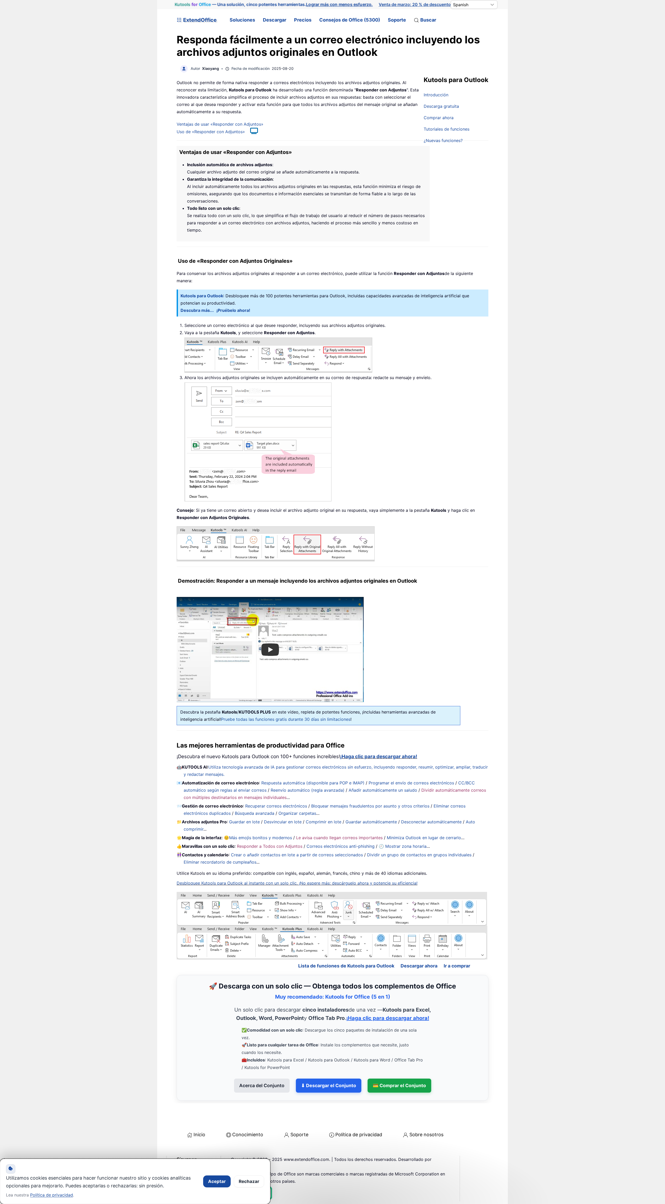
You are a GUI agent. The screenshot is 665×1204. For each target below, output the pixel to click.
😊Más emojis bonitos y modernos (258, 837)
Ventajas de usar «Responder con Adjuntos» (220, 124)
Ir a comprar (457, 965)
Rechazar (249, 1181)
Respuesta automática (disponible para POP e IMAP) (312, 782)
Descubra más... (197, 310)
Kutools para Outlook (202, 295)
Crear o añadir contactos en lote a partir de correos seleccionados (297, 854)
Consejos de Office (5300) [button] (349, 20)
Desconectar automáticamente (431, 821)
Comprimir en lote (323, 821)
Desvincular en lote (283, 821)
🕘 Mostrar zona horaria (403, 846)
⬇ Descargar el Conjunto (328, 1085)
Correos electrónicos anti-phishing (341, 846)
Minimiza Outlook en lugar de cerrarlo (424, 837)
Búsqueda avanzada (254, 813)
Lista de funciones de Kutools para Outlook (346, 965)
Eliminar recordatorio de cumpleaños (220, 862)
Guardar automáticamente (371, 821)
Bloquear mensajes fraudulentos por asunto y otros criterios (370, 806)
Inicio (199, 1134)
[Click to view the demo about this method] (251, 131)
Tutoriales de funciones (446, 129)
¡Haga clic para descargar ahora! (378, 756)
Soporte (397, 20)
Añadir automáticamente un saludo (383, 790)
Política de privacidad (358, 1134)
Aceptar (217, 1181)
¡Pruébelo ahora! (233, 310)
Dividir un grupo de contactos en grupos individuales (419, 854)
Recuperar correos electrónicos (276, 806)
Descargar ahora (419, 965)
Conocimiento (247, 1134)
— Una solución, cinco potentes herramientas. (273, 4)
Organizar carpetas (297, 813)
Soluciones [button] (242, 20)
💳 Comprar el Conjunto (399, 1085)
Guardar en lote (244, 821)
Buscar (428, 20)
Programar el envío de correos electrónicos (411, 782)
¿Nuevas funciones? (443, 140)
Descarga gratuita (441, 106)
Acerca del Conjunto (261, 1085)
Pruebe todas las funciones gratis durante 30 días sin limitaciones (285, 719)
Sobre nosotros (426, 1134)
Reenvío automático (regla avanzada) (307, 790)
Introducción (436, 94)
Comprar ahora (439, 117)
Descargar (274, 20)
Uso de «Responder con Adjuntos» (211, 131)
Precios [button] (302, 20)
